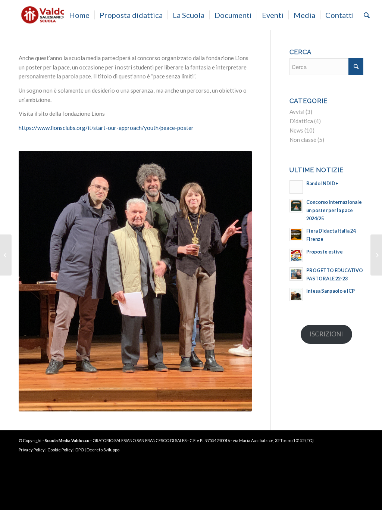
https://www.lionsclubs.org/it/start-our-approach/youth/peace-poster (106, 127)
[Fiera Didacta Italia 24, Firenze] (6, 255)
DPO (79, 449)
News (296, 130)
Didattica (301, 121)
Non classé (302, 139)
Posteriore (235, 281)
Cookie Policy (60, 449)
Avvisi (296, 111)
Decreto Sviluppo (103, 449)
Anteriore (35, 281)
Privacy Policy (32, 449)
